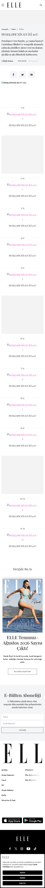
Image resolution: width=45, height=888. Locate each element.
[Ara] (41, 5)
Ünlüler (21, 29)
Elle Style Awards (32, 775)
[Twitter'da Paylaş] (22, 74)
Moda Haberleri (8, 775)
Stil (3, 785)
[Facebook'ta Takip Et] (10, 848)
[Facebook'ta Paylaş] (13, 74)
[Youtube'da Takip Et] (28, 848)
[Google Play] (33, 820)
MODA (5, 770)
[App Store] (12, 820)
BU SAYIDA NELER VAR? (22, 671)
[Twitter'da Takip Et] (15, 848)
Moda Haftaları (8, 790)
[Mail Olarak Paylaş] (31, 74)
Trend (4, 780)
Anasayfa (5, 29)
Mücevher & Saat (8, 800)
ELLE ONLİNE (22, 61)
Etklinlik (29, 770)
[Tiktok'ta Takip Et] (35, 848)
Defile (4, 795)
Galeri (13, 29)
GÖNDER (22, 730)
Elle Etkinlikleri (31, 780)
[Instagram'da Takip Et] (21, 848)
